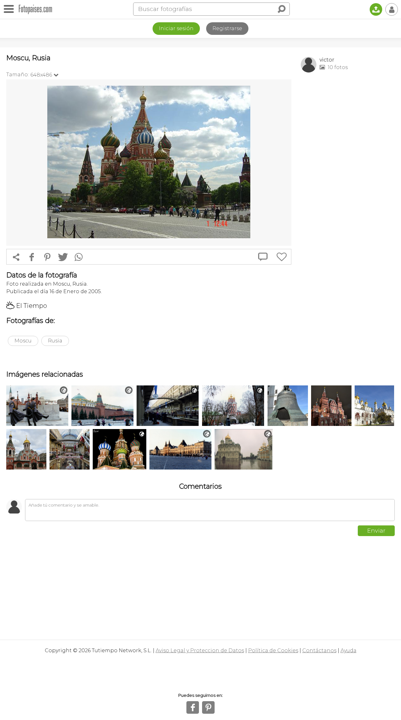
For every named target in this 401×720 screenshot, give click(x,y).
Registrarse (227, 28)
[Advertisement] (348, 176)
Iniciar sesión (176, 28)
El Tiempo (26, 305)
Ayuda (349, 650)
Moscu (23, 341)
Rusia (55, 341)
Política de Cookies (273, 650)
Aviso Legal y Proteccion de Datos (200, 650)
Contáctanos (319, 650)
